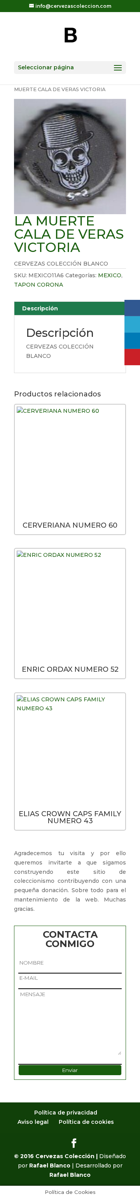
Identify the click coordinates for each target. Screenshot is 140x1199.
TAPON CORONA (38, 284)
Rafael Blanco (49, 1165)
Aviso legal (33, 1121)
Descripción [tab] (40, 308)
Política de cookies (86, 1121)
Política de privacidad (65, 1112)
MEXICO (109, 275)
